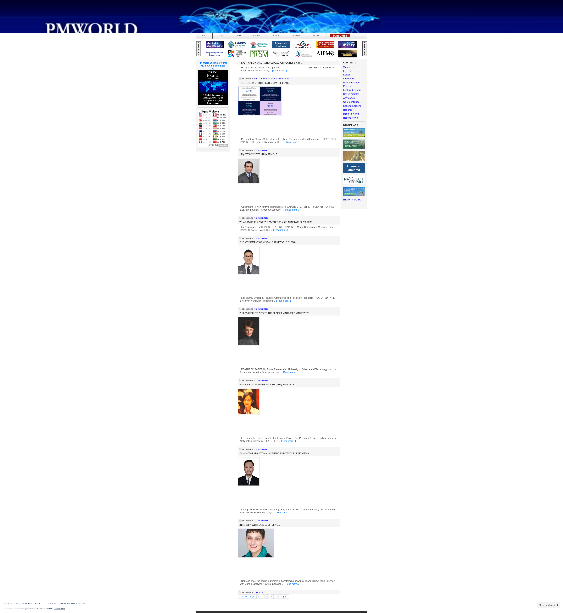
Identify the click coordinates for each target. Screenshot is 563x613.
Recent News (350, 117)
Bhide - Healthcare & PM (264, 79)
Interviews (258, 592)
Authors (257, 36)
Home (204, 36)
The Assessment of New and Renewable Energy (267, 242)
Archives (317, 36)
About (221, 36)
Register (340, 36)
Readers (276, 36)
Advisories (349, 97)
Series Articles (282, 79)
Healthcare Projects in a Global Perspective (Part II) (271, 62)
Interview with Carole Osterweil (259, 524)
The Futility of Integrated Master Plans (264, 83)
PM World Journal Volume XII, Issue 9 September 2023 (213, 66)
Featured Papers (261, 150)
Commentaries (351, 101)
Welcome (348, 67)
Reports (347, 109)
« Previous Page (247, 596)
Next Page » (281, 596)
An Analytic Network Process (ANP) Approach (266, 384)
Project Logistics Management (258, 154)
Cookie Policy (59, 608)
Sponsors (296, 36)
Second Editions (352, 105)
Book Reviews (351, 113)
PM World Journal (35, 9)
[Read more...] (279, 70)
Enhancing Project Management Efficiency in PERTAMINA (274, 453)
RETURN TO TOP (353, 199)
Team (238, 36)
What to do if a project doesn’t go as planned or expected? (275, 222)
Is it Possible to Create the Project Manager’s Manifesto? (274, 313)
